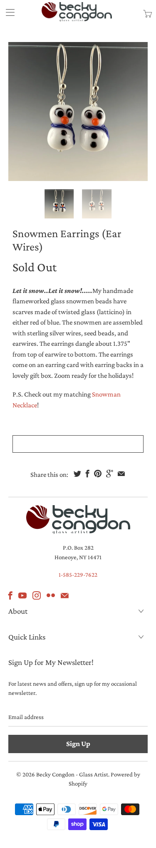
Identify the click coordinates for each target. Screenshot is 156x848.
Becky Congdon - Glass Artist (72, 774)
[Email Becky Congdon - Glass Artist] (65, 595)
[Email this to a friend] (121, 473)
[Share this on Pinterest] (98, 473)
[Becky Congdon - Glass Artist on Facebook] (10, 595)
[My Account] (7, 12)
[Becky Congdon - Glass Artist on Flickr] (51, 595)
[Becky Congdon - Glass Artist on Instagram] (36, 595)
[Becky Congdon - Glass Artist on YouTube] (22, 595)
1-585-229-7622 (78, 574)
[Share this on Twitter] (77, 473)
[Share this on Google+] (109, 473)
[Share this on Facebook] (87, 473)
